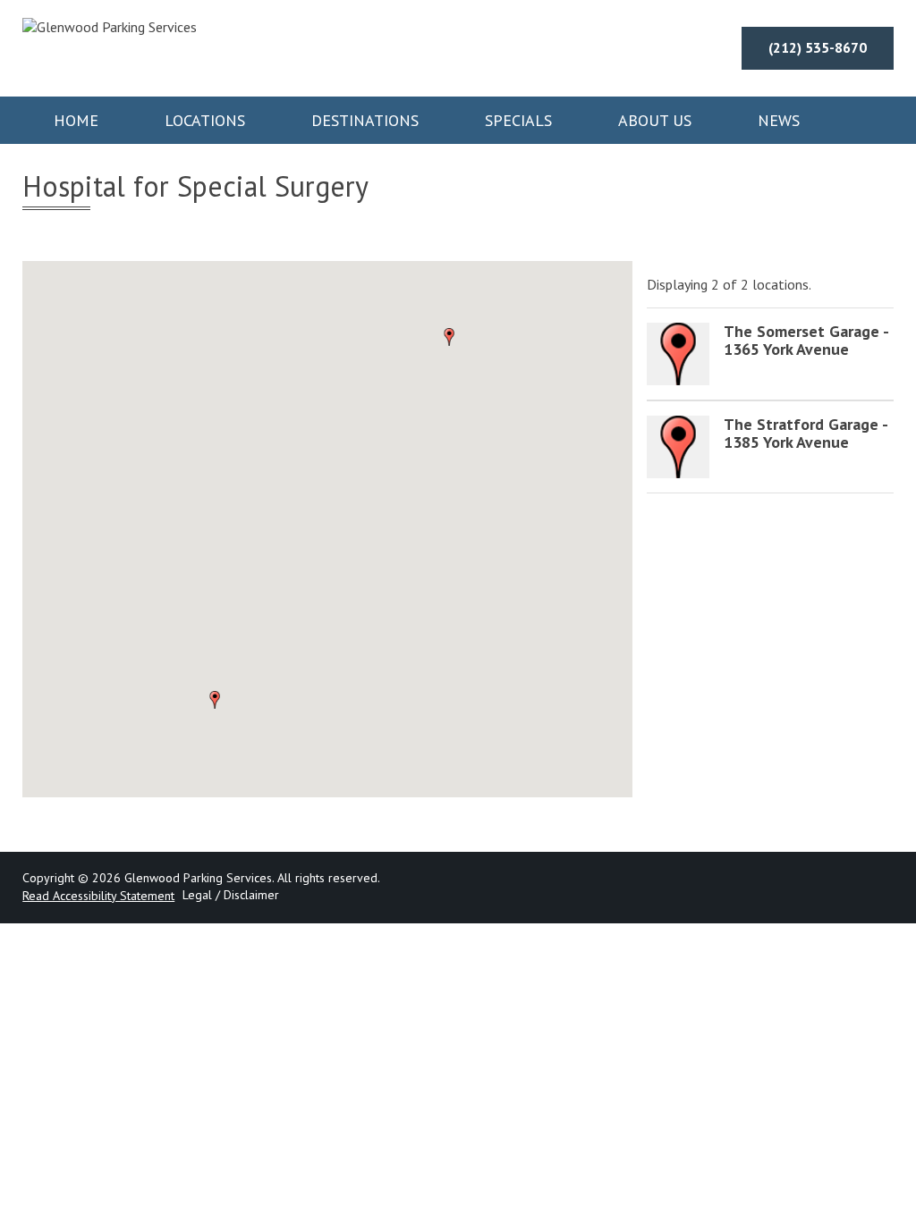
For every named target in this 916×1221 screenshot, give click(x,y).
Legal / (201, 895)
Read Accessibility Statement (98, 896)
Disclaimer (251, 895)
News (779, 120)
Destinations (365, 120)
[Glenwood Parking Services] (109, 27)
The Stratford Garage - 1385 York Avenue (805, 433)
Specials (518, 120)
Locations (205, 120)
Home (76, 120)
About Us (654, 120)
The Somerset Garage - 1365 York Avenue (806, 340)
